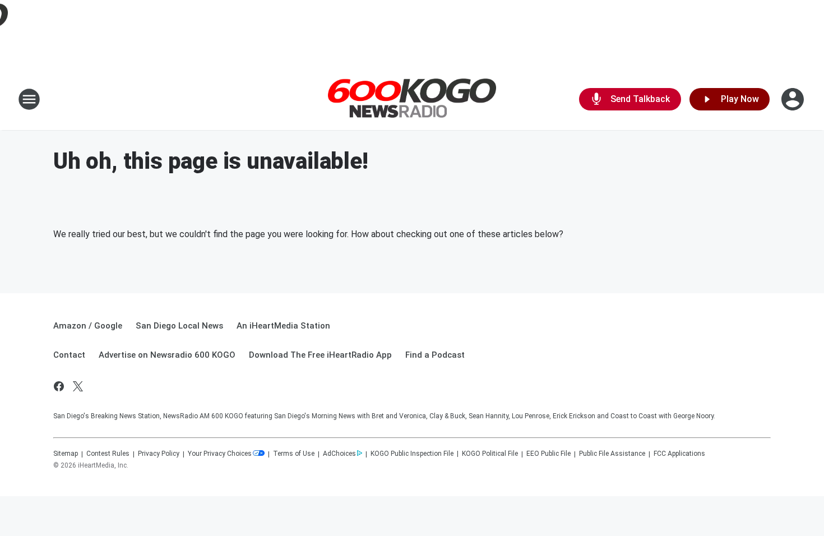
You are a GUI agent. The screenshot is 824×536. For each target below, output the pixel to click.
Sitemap (65, 454)
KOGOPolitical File (490, 454)
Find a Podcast (435, 355)
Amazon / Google (87, 326)
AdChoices (339, 454)
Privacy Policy (158, 454)
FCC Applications (679, 454)
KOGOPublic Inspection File (412, 454)
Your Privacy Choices (220, 454)
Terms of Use (293, 454)
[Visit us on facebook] (59, 386)
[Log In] (793, 99)
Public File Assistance (612, 454)
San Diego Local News (179, 326)
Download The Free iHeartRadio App (320, 355)
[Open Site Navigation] (29, 99)
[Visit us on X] (78, 386)
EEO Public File (548, 454)
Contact (69, 355)
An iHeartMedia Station (283, 326)
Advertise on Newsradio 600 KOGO (167, 355)
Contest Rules (107, 454)
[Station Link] (412, 99)
